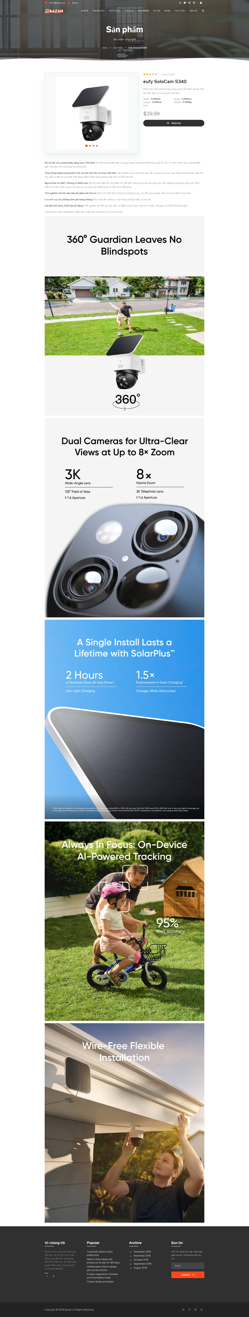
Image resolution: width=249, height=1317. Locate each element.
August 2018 (140, 1267)
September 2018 (142, 1263)
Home (104, 47)
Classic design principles (100, 1281)
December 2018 (142, 1251)
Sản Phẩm (118, 47)
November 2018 (142, 1255)
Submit (185, 1274)
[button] (86, 146)
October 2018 (141, 1259)
